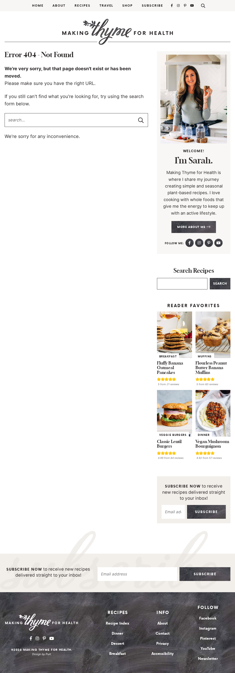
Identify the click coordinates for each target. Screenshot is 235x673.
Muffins (205, 356)
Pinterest (208, 638)
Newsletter (208, 658)
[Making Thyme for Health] (117, 31)
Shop (127, 5)
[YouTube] (192, 5)
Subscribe (152, 5)
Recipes (82, 5)
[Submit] (141, 120)
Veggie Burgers (173, 435)
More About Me (192, 227)
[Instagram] (178, 5)
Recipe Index (117, 623)
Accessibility (162, 653)
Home (38, 5)
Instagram (207, 628)
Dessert (117, 643)
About (59, 5)
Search (220, 283)
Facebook (207, 618)
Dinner (204, 435)
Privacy (162, 643)
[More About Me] (193, 99)
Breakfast (168, 356)
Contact (163, 633)
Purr (48, 654)
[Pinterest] (185, 5)
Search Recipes (193, 271)
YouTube (208, 648)
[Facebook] (172, 5)
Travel (106, 5)
